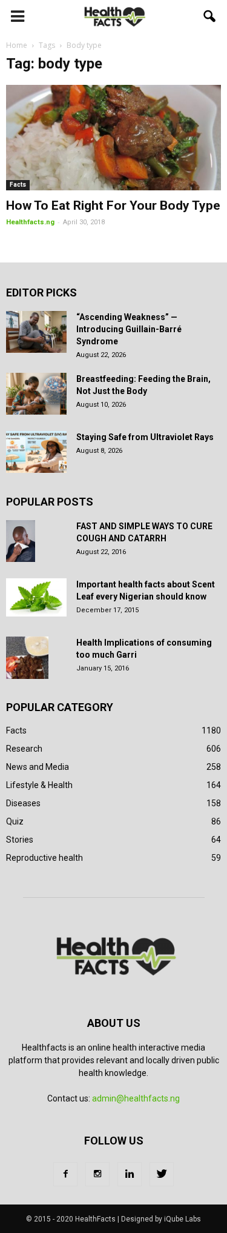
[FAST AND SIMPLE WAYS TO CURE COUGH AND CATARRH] (20, 541)
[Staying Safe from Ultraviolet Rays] (36, 452)
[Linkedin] (129, 1174)
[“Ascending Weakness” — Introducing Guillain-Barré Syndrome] (36, 332)
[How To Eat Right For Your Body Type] (113, 137)
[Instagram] (97, 1174)
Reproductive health (44, 858)
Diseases (23, 803)
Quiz (15, 821)
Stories (19, 839)
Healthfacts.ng (30, 222)
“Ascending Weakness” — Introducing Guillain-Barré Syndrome (129, 329)
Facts (18, 184)
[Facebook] (65, 1174)
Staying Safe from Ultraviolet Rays (145, 437)
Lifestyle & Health (39, 785)
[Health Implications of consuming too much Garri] (27, 658)
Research (24, 749)
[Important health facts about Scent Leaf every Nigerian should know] (36, 597)
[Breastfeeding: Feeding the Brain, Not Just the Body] (36, 394)
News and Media (37, 767)
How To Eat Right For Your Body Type (113, 205)
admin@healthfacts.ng (136, 1098)
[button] (210, 16)
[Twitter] (162, 1174)
